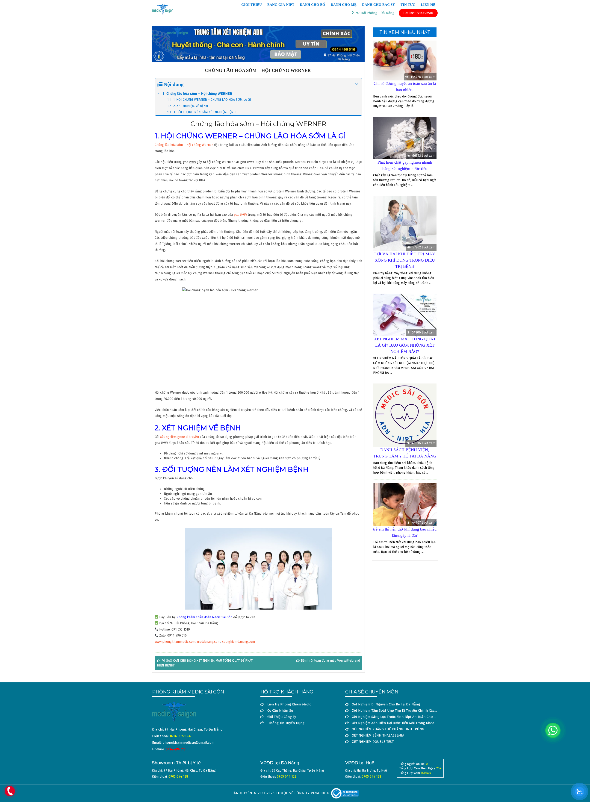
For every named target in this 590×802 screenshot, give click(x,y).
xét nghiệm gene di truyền (179, 437)
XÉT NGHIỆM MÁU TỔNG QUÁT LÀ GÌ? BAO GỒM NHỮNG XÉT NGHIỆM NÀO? (405, 345)
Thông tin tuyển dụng (286, 723)
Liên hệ (428, 4)
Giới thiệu (251, 4)
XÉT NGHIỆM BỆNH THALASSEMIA (378, 735)
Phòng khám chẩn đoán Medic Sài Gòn (204, 617)
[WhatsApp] (552, 730)
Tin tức (408, 4)
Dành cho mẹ (344, 4)
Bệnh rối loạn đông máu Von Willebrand (330, 661)
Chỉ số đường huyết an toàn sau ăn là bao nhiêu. (405, 86)
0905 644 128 (178, 776)
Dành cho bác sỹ (378, 4)
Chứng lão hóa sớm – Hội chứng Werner (184, 145)
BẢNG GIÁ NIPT (280, 4)
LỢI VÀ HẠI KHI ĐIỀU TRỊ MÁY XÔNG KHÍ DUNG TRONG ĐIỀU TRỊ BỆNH (404, 260)
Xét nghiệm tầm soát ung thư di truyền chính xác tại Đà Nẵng (403, 710)
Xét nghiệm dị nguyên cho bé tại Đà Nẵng (386, 704)
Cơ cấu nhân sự (280, 710)
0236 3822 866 (180, 736)
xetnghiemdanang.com (238, 642)
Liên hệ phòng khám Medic (289, 704)
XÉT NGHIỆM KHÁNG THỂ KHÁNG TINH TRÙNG (388, 729)
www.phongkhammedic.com (175, 642)
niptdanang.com (208, 642)
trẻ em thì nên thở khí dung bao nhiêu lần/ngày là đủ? (405, 532)
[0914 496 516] (10, 791)
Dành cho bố (312, 4)
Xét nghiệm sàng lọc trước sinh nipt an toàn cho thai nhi (399, 717)
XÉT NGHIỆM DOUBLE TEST (373, 742)
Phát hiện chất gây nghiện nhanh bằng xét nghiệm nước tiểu (405, 165)
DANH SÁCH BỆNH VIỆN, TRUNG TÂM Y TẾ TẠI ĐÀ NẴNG (404, 453)
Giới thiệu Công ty (281, 717)
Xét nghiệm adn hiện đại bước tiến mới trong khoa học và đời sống (406, 723)
